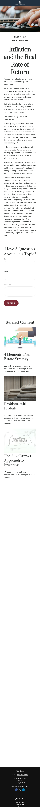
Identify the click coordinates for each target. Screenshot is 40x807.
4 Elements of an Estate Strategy (17, 356)
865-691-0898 (22, 775)
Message (7, 284)
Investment (20, 805)
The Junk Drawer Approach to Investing (17, 460)
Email (6, 271)
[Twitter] (19, 789)
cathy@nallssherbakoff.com (20, 786)
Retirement (20, 802)
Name (6, 259)
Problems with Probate (15, 406)
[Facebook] (16, 789)
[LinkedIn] (23, 789)
